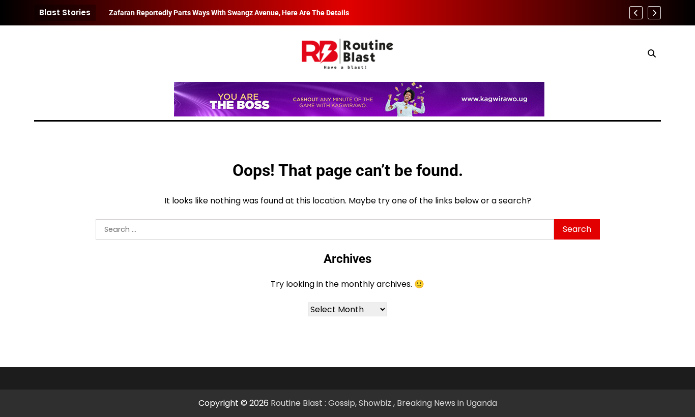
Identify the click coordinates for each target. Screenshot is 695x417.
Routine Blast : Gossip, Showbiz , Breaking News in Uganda (384, 403)
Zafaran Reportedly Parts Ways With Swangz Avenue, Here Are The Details (229, 13)
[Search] (652, 53)
